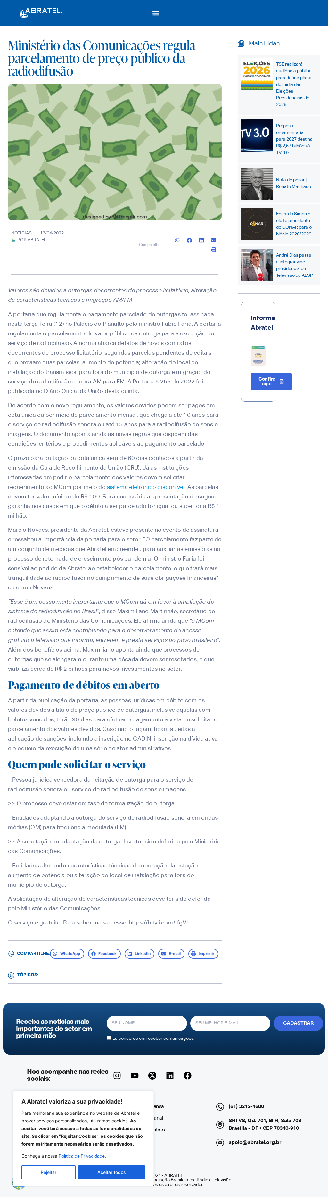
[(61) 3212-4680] (220, 1107)
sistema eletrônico (131, 487)
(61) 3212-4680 (246, 1106)
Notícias (21, 233)
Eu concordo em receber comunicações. (153, 1038)
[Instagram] (117, 1075)
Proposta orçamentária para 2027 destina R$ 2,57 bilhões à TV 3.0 (294, 139)
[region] (83, 1138)
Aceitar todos (111, 1172)
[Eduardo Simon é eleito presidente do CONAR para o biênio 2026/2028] (257, 224)
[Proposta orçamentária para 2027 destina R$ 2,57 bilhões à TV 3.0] (257, 135)
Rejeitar (48, 1172)
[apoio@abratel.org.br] (220, 1142)
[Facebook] (188, 1075)
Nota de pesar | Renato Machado (293, 183)
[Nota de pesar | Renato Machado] (257, 184)
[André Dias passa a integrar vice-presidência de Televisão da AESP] (257, 265)
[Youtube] (135, 1075)
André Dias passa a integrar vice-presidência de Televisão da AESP (294, 265)
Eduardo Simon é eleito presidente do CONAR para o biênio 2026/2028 (294, 224)
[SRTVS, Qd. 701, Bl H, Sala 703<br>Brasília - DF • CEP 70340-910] (220, 1125)
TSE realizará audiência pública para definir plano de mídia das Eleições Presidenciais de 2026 (294, 84)
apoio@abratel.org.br (255, 1142)
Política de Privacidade (82, 1156)
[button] (156, 13)
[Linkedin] (170, 1075)
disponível (170, 487)
